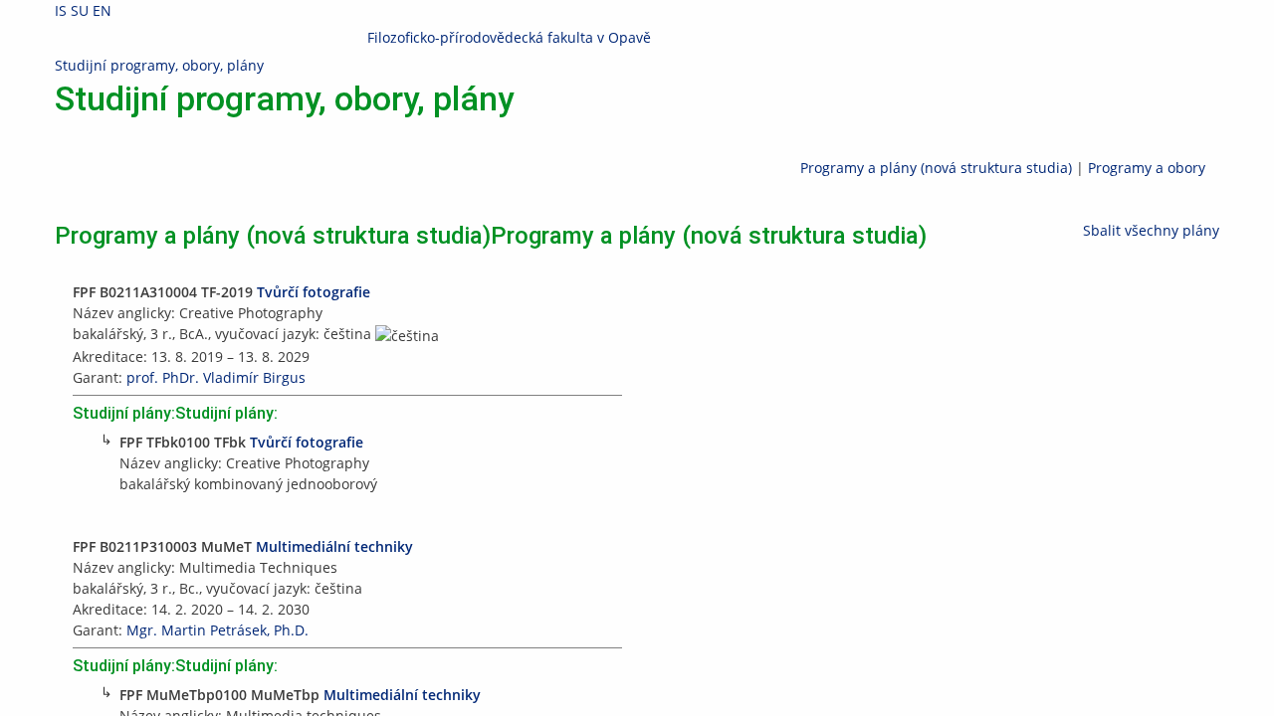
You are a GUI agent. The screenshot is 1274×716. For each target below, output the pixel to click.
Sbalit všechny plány (1151, 230)
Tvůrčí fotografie (313, 291)
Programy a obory (1146, 167)
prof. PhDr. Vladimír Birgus (216, 377)
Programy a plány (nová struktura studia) (936, 167)
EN (102, 10)
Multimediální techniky (334, 546)
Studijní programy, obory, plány (159, 65)
